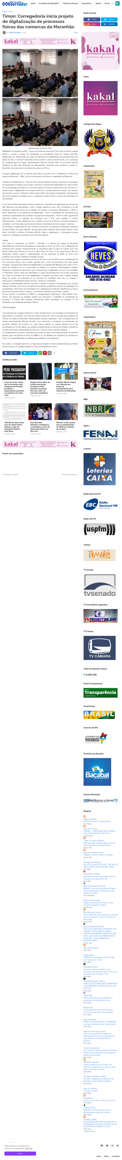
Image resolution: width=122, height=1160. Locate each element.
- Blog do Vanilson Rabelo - (94, 841)
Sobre (106, 1156)
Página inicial (7, 11)
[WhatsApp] (40, 353)
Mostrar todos (89, 1131)
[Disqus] (40, 506)
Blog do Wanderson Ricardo (94, 886)
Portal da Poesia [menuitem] (70, 3)
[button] (112, 3)
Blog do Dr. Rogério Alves (93, 853)
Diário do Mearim (90, 819)
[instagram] (112, 1146)
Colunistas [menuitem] (86, 3)
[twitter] (107, 1146)
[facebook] (102, 1146)
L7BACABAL (88, 996)
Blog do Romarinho (91, 948)
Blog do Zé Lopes (90, 829)
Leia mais (28, 1148)
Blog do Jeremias (90, 1088)
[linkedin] (118, 1146)
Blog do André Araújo (92, 900)
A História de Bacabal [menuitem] (48, 3)
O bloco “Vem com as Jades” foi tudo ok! (99, 1100)
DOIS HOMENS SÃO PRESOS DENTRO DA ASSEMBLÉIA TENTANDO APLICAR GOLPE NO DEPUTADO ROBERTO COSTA (100, 1124)
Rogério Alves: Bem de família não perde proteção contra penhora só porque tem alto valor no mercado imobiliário (40, 387)
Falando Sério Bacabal (92, 862)
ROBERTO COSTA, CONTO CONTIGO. (98, 855)
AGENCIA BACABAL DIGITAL (94, 981)
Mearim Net (88, 1008)
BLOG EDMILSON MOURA (94, 927)
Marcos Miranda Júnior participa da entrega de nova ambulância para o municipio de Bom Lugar (101, 917)
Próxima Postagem (69, 474)
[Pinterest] (45, 353)
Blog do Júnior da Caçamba (94, 1031)
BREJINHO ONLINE (91, 1062)
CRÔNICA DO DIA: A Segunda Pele (97, 821)
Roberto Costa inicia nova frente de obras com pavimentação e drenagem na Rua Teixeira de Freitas (100, 890)
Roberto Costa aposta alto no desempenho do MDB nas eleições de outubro (65, 426)
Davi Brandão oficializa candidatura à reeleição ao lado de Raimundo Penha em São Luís (40, 427)
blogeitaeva (88, 1098)
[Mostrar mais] (54, 353)
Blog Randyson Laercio (93, 912)
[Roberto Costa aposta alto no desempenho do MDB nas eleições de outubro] (66, 411)
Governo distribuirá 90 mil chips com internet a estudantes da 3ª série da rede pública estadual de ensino (99, 1067)
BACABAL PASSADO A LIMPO (95, 1077)
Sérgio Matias (89, 955)
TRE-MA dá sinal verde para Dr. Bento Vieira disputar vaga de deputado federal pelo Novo (14, 427)
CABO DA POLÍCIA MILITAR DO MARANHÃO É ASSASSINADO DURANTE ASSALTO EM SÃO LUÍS (100, 986)
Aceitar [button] (20, 1154)
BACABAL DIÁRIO (90, 1120)
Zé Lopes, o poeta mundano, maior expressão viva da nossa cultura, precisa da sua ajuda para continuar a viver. (100, 971)
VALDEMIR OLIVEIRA (92, 874)
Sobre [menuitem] (98, 3)
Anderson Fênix (89, 1108)
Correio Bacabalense (92, 1048)
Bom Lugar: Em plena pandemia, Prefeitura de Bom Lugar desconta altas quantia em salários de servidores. (100, 1052)
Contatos (116, 1156)
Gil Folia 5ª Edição (91, 1091)
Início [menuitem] (33, 3)
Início (99, 1156)
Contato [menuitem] (108, 3)
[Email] (49, 353)
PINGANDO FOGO (91, 967)
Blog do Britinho (90, 1019)
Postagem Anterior (11, 474)
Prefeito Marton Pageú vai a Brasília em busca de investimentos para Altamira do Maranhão (66, 386)
